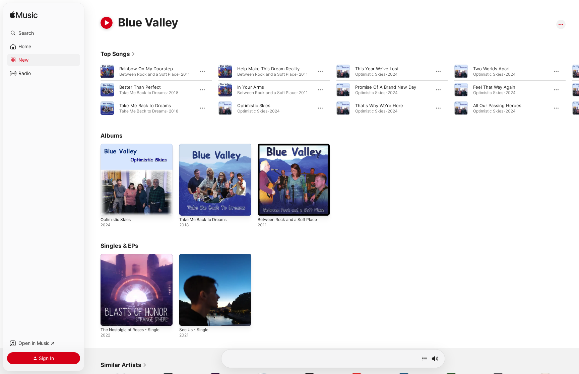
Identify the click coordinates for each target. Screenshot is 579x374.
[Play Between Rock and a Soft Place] (266, 207)
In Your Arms (250, 87)
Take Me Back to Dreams (145, 105)
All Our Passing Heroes (497, 105)
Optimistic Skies (253, 105)
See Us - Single (195, 256)
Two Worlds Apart (491, 68)
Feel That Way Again (494, 87)
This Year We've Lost (377, 68)
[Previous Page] (94, 89)
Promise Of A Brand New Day (385, 87)
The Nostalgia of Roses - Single (134, 256)
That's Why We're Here (379, 105)
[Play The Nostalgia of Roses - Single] (109, 317)
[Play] (107, 23)
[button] (43, 33)
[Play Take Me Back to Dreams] (188, 207)
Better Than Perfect (140, 87)
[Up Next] (425, 358)
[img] (24, 15)
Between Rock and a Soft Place (290, 146)
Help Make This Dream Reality (268, 68)
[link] (118, 54)
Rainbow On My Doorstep (146, 68)
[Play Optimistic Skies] (109, 207)
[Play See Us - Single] (188, 317)
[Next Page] (572, 89)
